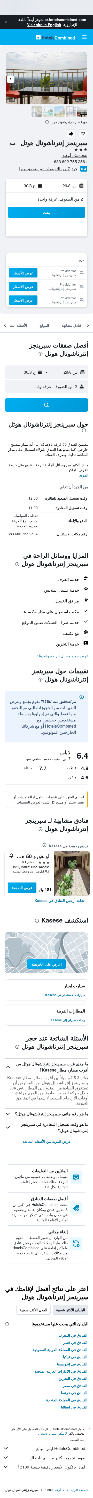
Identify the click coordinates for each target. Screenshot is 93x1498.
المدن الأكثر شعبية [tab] (33, 1309)
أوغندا (57, 1489)
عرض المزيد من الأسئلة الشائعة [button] (46, 1141)
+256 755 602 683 (70, 161)
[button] (5, 22)
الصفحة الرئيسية (77, 1489)
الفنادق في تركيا (75, 1356)
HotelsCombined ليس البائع (60, 1448)
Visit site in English (44, 24)
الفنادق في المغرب (73, 1335)
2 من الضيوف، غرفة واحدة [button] (60, 199)
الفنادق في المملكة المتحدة (66, 1399)
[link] (59, 900)
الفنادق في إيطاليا (74, 1407)
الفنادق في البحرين (73, 1378)
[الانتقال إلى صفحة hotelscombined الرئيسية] (55, 37)
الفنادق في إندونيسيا (72, 1363)
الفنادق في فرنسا (74, 1392)
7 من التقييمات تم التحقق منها (44, 169)
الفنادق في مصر (75, 1385)
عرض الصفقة (22, 887)
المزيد (83, 475)
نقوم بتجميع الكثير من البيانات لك (57, 1458)
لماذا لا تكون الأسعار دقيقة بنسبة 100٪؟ (51, 1467)
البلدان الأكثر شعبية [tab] (70, 1309)
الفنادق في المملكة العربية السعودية (60, 1349)
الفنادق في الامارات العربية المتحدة (60, 1371)
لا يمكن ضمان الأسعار (53, 1433)
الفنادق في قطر (75, 1342)
